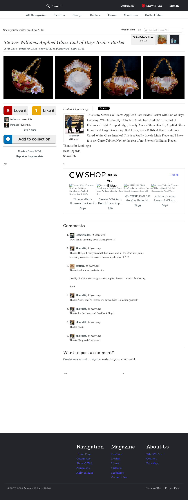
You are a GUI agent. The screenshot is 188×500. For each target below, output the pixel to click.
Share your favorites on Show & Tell (24, 30)
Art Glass (12, 48)
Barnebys (152, 463)
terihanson (15, 119)
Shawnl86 (74, 135)
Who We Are (154, 454)
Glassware (63, 48)
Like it (44, 110)
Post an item (128, 29)
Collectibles (119, 477)
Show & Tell (45, 48)
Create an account (75, 359)
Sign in (174, 5)
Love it (16, 110)
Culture (116, 468)
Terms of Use (154, 488)
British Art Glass (28, 48)
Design (115, 458)
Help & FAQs (84, 472)
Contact (151, 458)
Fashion (116, 454)
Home (115, 463)
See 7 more (30, 129)
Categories (83, 458)
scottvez (80, 266)
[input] (81, 6)
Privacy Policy (173, 488)
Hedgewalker (83, 235)
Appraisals (83, 468)
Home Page (83, 454)
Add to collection (34, 139)
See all (174, 175)
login (94, 359)
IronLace (14, 124)
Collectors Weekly (21, 6)
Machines (117, 472)
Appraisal (127, 5)
